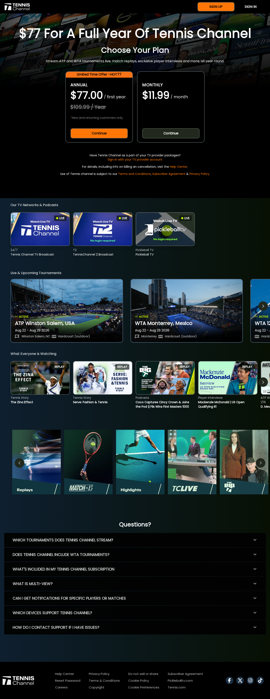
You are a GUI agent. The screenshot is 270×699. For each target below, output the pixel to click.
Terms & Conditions (104, 680)
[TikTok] (261, 680)
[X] (241, 680)
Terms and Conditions (134, 174)
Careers (61, 687)
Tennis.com (177, 687)
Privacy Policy (199, 174)
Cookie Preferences (143, 687)
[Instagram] (251, 680)
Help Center (178, 167)
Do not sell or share (143, 674)
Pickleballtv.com (180, 680)
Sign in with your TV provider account (135, 159)
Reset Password (67, 680)
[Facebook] (230, 680)
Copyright (96, 687)
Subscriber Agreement (168, 174)
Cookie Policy (138, 680)
